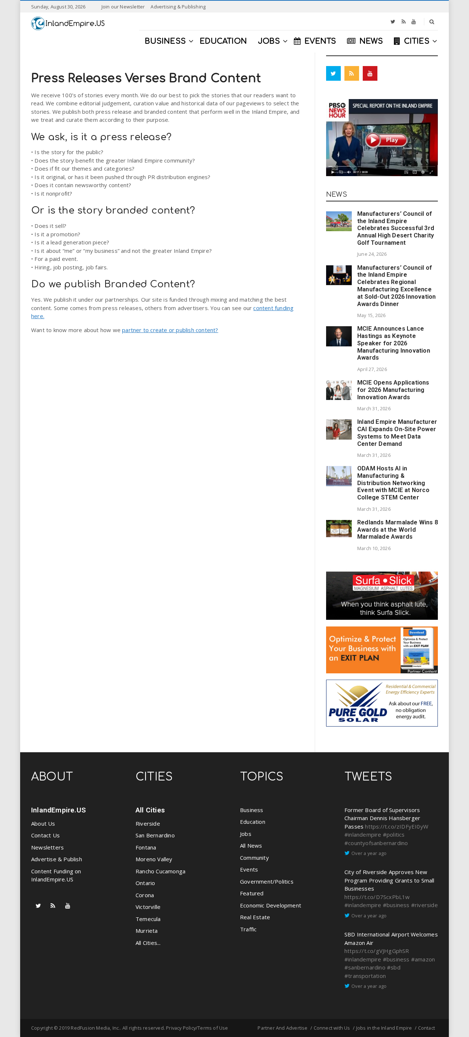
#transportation (365, 975)
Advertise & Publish (56, 859)
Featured (252, 893)
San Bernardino (155, 835)
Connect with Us (332, 1028)
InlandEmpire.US (58, 810)
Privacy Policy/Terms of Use (197, 1028)
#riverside (424, 905)
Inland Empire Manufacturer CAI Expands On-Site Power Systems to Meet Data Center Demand (397, 432)
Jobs (245, 833)
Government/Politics (266, 881)
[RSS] (404, 21)
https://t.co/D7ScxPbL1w (377, 896)
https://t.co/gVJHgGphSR (376, 950)
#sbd (393, 967)
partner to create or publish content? (170, 330)
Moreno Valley (154, 859)
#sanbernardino (364, 967)
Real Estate (255, 917)
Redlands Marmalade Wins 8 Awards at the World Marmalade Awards (397, 530)
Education (252, 821)
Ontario (145, 883)
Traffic (248, 929)
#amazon (423, 959)
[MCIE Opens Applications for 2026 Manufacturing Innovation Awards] (339, 390)
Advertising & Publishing (178, 6)
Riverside (148, 823)
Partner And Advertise (282, 1028)
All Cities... (148, 942)
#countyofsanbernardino (376, 843)
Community (254, 857)
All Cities (150, 810)
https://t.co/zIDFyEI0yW (396, 826)
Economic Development (270, 905)
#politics (394, 834)
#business (396, 905)
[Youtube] (414, 21)
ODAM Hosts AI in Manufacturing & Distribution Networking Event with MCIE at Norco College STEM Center (393, 483)
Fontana (146, 847)
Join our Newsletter (123, 6)
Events (249, 869)
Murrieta (147, 930)
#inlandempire (362, 834)
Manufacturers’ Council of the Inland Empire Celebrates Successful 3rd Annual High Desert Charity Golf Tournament (395, 228)
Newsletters (47, 847)
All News (251, 845)
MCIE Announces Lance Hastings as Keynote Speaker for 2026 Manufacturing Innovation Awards (393, 343)
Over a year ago (369, 853)
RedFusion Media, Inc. (95, 1028)
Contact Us (45, 835)
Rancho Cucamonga (160, 871)
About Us (43, 823)
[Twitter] (393, 21)
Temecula (148, 919)
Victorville (148, 906)
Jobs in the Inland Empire (384, 1028)
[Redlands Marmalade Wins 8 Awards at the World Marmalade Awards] (339, 528)
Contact (426, 1028)
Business (251, 810)
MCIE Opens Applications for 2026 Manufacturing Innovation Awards (393, 390)
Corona (145, 895)
